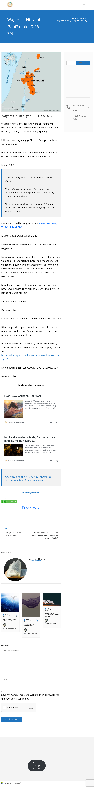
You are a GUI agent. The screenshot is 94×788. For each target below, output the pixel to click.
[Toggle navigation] (84, 5)
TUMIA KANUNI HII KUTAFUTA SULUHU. (29, 625)
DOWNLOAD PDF (32, 508)
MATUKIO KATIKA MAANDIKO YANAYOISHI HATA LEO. (52, 615)
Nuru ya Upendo (11, 628)
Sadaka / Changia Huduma (36, 766)
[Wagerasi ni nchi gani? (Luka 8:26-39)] (31, 82)
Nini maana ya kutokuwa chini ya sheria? (10, 620)
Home (73, 18)
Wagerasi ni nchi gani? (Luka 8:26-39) (27, 116)
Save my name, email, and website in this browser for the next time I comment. (30, 696)
